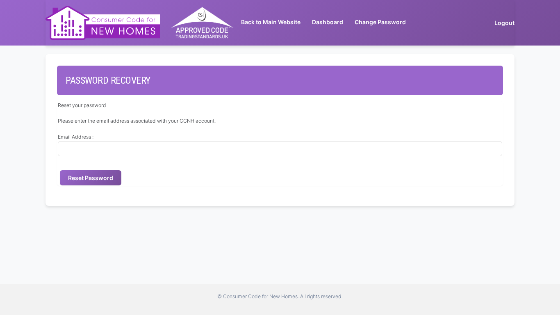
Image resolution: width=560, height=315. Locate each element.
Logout (504, 22)
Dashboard (327, 21)
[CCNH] (103, 23)
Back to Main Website (270, 21)
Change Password (380, 21)
